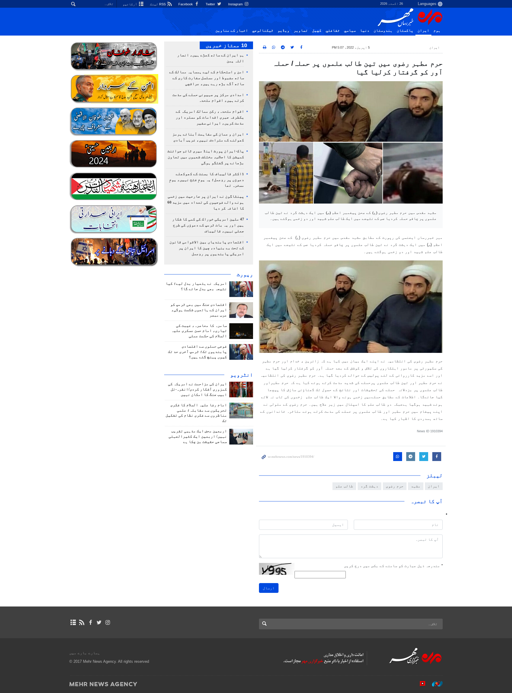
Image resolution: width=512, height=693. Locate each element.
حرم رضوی (395, 486)
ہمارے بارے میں (84, 653)
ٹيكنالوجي (262, 30)
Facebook (186, 4)
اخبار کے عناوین (231, 30)
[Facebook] (90, 622)
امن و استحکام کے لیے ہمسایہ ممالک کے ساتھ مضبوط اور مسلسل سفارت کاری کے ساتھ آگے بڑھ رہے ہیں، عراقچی (206, 78)
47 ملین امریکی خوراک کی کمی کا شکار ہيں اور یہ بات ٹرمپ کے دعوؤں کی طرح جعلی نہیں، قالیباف (208, 225)
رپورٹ (245, 274)
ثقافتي (333, 30)
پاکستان (405, 30)
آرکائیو (130, 4)
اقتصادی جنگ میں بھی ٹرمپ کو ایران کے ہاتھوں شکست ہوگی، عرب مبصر (198, 310)
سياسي (350, 30)
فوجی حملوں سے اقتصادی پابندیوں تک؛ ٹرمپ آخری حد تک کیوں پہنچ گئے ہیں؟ (197, 351)
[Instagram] (107, 622)
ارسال (269, 588)
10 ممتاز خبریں (226, 45)
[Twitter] (99, 622)
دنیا (364, 30)
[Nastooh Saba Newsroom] (434, 683)
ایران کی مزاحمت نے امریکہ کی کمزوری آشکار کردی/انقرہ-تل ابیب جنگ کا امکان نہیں (197, 389)
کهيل (316, 30)
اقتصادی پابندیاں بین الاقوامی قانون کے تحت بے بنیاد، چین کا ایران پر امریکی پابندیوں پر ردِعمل (206, 248)
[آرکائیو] (73, 622)
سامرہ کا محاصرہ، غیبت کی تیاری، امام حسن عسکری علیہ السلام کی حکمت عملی (199, 331)
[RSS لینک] (81, 622)
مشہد (415, 486)
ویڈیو (283, 30)
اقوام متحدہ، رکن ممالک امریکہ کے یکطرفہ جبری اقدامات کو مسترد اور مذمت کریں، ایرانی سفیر (210, 117)
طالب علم (344, 486)
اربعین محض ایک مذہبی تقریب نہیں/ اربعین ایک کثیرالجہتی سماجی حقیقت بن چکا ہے (198, 436)
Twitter (211, 4)
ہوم (437, 30)
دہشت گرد (369, 486)
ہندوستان (383, 30)
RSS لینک (158, 4)
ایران (423, 30)
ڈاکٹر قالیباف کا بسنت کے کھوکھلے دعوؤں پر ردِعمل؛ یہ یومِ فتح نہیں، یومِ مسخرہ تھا (206, 180)
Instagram (236, 4)
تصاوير (301, 30)
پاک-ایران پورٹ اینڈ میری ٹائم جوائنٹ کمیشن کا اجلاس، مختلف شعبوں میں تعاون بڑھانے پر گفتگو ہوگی (205, 157)
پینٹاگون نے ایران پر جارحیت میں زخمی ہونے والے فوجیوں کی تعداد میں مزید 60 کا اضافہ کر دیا (205, 202)
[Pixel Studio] (419, 683)
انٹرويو (241, 375)
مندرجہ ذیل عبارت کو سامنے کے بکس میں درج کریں (393, 566)
